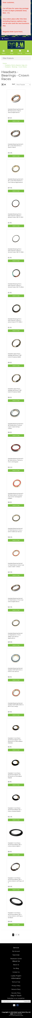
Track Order (16, 955)
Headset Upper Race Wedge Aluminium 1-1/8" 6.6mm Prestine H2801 (15, 390)
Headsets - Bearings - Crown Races (16, 67)
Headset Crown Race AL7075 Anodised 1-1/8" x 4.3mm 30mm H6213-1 (15, 844)
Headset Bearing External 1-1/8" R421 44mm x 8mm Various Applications (16, 110)
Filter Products (8, 58)
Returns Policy (16, 989)
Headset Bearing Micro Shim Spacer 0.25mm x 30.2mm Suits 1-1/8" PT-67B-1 (16, 250)
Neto (22, 1015)
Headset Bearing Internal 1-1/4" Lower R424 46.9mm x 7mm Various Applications (15, 180)
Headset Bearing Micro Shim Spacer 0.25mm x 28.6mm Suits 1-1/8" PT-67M (15, 215)
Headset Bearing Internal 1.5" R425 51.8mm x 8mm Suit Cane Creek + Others (16, 565)
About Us (16, 965)
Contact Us (16, 972)
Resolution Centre (16, 958)
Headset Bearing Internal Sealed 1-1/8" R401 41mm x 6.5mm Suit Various (15, 670)
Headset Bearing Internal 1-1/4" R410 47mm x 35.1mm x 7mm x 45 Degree (15, 460)
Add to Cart (16, 121)
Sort (13, 84)
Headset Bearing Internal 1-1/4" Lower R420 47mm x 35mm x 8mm (15, 145)
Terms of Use (16, 982)
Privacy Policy (16, 985)
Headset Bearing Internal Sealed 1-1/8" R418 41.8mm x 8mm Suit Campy (16, 704)
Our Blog (16, 968)
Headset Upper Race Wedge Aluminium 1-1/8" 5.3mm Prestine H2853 (15, 355)
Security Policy (16, 993)
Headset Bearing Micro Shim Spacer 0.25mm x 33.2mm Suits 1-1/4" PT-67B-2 (16, 285)
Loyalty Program (16, 976)
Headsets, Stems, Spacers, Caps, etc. (16, 65)
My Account (16, 951)
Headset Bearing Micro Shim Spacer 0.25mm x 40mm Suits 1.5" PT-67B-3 (15, 320)
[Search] (2, 38)
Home (5, 63)
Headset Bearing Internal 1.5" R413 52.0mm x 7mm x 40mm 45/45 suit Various (15, 530)
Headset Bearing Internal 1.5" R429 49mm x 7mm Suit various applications (15, 600)
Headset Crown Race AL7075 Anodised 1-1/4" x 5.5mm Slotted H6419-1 (14, 809)
